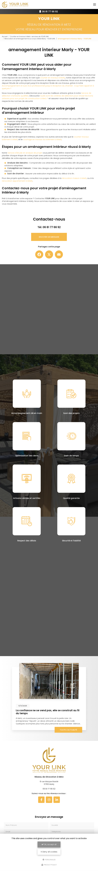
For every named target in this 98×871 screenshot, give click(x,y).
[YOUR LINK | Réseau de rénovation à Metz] (15, 4)
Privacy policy (50, 865)
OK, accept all (49, 844)
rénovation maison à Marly (74, 178)
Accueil (5, 36)
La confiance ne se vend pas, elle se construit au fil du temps (47, 712)
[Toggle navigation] (94, 4)
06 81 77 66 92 (49, 11)
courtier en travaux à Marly (52, 77)
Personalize (50, 859)
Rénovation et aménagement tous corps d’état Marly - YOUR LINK (29, 39)
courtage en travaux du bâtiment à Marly (42, 139)
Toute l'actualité (68, 729)
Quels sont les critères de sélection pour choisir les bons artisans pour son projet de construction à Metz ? (47, 97)
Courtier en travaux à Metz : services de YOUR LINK (29, 36)
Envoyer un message (49, 237)
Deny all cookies (49, 851)
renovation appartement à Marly (17, 181)
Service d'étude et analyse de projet (25, 152)
